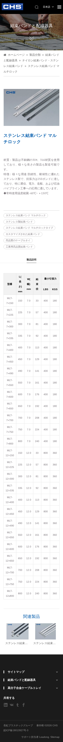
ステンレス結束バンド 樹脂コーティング (17, 643)
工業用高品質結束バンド (19, 246)
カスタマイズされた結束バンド (23, 234)
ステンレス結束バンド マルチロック (26, 215)
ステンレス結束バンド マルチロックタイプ (29, 227)
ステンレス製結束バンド (19, 221)
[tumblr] (17, 705)
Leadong (44, 737)
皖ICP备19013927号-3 (16, 730)
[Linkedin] (6, 705)
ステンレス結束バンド (45, 643)
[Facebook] (23, 705)
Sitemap (54, 737)
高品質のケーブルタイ (18, 240)
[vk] (11, 705)
